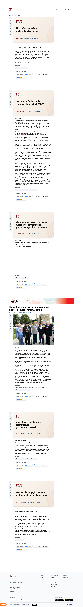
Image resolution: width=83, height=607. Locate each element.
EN (67, 604)
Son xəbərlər (41, 577)
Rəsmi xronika (41, 579)
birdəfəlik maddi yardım (39, 387)
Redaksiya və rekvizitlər (55, 579)
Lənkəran (18, 189)
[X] (16, 600)
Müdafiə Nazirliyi (19, 277)
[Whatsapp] (11, 600)
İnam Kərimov (24, 189)
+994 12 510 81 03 (13, 590)
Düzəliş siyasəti (54, 584)
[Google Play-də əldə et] (69, 600)
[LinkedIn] (24, 600)
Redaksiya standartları (55, 582)
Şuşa (26, 277)
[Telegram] (22, 600)
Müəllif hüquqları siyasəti (67, 580)
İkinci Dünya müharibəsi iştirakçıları (23, 389)
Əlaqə (52, 580)
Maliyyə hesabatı (54, 586)
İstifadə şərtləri (66, 577)
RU (71, 604)
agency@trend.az (13, 591)
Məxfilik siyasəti (66, 579)
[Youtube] (19, 600)
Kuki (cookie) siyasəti (67, 582)
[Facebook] (14, 600)
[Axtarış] (53, 10)
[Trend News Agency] (13, 576)
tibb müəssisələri (19, 67)
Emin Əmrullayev (19, 458)
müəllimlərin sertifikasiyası (30, 458)
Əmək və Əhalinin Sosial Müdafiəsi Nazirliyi (24, 387)
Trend (22, 61)
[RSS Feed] (27, 600)
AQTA (26, 67)
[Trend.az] (13, 9)
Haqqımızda (53, 577)
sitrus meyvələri (33, 189)
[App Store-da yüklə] (59, 600)
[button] (10, 18)
